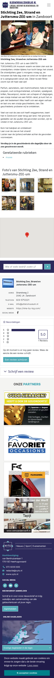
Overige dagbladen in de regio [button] (18, 648)
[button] (27, 235)
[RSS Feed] (16, 585)
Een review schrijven (16, 359)
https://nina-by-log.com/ (28, 308)
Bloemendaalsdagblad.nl (23, 2)
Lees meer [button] (32, 665)
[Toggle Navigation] (49, 5)
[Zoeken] (47, 266)
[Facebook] (5, 585)
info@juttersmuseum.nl (27, 304)
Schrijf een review (20, 371)
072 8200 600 (13, 567)
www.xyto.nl (12, 574)
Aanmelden (10, 608)
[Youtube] (11, 585)
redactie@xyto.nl (14, 570)
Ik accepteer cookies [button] (27, 673)
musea (9, 157)
